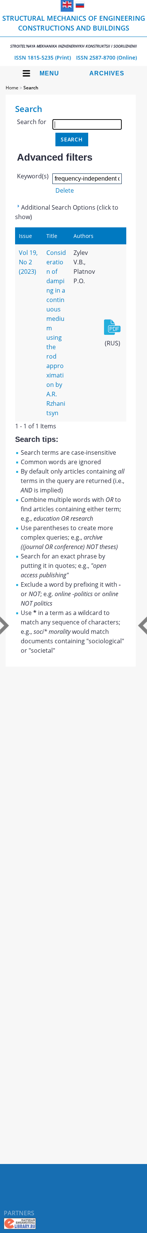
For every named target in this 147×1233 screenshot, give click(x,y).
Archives (106, 73)
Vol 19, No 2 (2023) (28, 262)
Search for (31, 122)
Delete (64, 190)
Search (30, 87)
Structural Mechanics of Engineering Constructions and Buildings (73, 31)
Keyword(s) (33, 176)
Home (12, 87)
